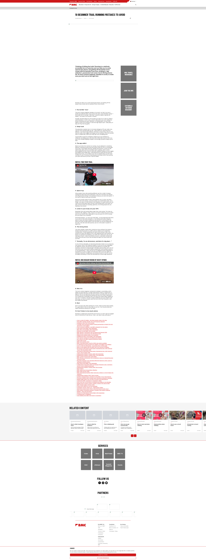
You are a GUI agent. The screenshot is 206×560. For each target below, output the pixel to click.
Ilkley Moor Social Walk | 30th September (87, 329)
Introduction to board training (192, 425)
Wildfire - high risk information (84, 391)
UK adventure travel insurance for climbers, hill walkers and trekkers (94, 344)
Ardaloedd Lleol (101, 1)
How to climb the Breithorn (91, 425)
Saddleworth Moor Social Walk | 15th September (89, 336)
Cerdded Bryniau (73, 8)
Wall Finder (108, 453)
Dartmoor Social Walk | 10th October (86, 331)
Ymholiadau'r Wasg (113, 531)
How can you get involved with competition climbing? (126, 425)
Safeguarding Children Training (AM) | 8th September (90, 354)
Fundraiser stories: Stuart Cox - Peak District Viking (90, 387)
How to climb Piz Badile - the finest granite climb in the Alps (92, 320)
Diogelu (99, 538)
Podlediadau (100, 532)
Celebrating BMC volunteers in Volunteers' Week (89, 380)
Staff (99, 527)
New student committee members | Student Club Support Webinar (93, 390)
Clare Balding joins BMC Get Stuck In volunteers (89, 395)
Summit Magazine (108, 465)
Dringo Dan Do (87, 4)
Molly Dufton (80, 368)
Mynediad (81, 4)
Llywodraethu (101, 541)
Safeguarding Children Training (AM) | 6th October (89, 367)
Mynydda (111, 4)
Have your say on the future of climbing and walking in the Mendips (94, 382)
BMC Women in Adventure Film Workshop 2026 (89, 333)
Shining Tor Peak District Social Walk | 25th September (91, 393)
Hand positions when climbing (159, 425)
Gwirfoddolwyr (89, 1)
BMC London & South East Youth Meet (87, 356)
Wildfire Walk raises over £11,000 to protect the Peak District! (92, 379)
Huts (97, 453)
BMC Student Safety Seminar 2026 (86, 385)
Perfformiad (117, 4)
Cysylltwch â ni (112, 526)
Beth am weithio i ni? (113, 527)
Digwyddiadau (109, 1)
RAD (85, 465)
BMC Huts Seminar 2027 (83, 341)
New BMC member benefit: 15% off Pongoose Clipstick (91, 321)
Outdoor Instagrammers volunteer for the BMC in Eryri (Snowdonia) (94, 376)
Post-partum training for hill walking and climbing (89, 337)
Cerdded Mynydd (104, 4)
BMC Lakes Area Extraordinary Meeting (87, 370)
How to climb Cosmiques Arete (77, 425)
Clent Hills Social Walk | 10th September (87, 328)
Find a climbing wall (109, 424)
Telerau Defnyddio (124, 526)
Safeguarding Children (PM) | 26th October (88, 375)
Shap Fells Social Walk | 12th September (87, 363)
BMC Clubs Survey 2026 (83, 371)
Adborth (111, 529)
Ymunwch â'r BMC (73, 1)
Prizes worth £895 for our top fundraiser (87, 386)
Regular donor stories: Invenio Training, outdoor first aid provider (93, 383)
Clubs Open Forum (81, 340)
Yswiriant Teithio (81, 1)
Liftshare (97, 465)
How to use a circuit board (176, 425)
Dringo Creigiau (95, 4)
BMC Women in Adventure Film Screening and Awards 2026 (92, 332)
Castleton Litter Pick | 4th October (85, 323)
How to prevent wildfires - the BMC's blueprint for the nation (92, 327)
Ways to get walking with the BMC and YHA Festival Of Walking (93, 347)
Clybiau (95, 1)
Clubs (86, 453)
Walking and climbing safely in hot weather (88, 335)
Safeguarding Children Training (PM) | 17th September (90, 355)
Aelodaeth (100, 529)
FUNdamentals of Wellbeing (84, 394)
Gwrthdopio (100, 540)
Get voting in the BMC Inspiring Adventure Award (89, 339)
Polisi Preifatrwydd (124, 527)
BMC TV (120, 453)
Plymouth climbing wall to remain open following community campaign (94, 378)
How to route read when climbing (143, 425)
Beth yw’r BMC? (101, 526)
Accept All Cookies (103, 554)
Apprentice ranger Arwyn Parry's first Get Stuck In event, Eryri (93, 389)
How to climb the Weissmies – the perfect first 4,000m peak (92, 346)
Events (120, 465)
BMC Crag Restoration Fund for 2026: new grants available (92, 343)
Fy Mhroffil (115, 1)
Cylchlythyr (100, 534)
